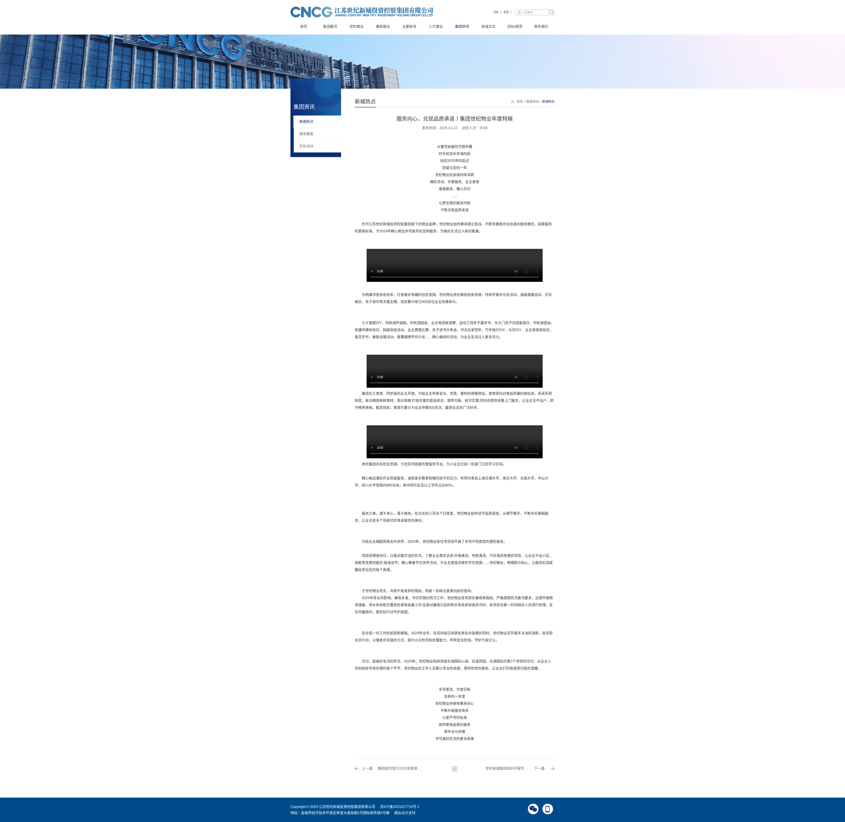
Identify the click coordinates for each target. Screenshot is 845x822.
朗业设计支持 (404, 813)
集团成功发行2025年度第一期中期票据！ (400, 768)
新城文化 (488, 26)
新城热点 (306, 121)
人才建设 (436, 26)
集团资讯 (462, 26)
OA (495, 12)
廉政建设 (383, 26)
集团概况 (330, 26)
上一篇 (367, 768)
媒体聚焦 (306, 134)
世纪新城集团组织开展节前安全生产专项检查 (507, 768)
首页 (303, 26)
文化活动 (306, 146)
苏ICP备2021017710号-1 (399, 807)
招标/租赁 (514, 26)
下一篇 (539, 768)
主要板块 (409, 26)
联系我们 (541, 26)
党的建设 (356, 26)
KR (506, 12)
